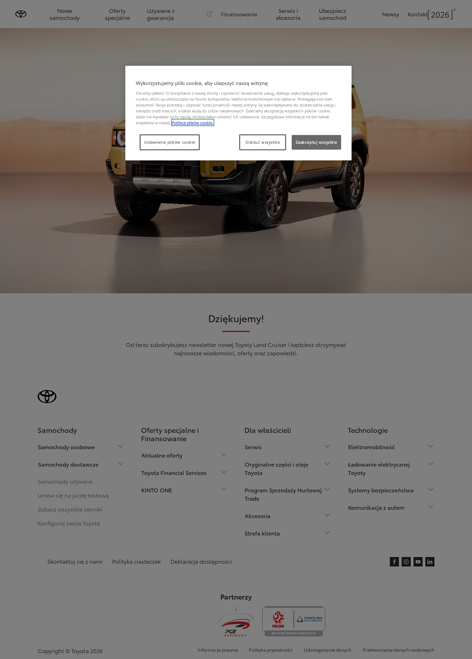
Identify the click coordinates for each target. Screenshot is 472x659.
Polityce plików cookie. (192, 122)
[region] (238, 113)
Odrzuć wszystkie (262, 142)
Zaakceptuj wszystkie (316, 142)
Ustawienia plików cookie (169, 142)
